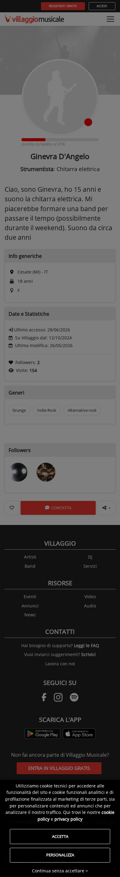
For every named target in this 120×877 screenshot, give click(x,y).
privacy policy (68, 819)
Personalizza (60, 855)
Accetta (60, 836)
